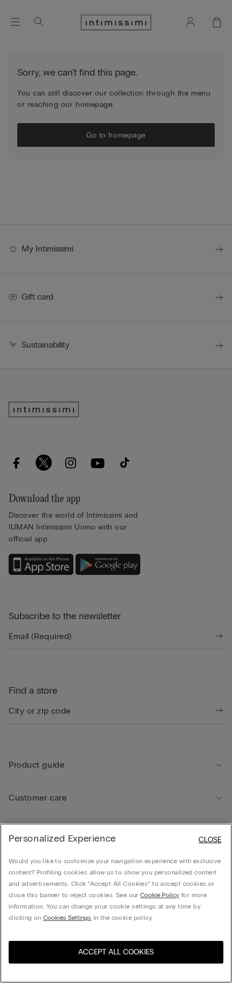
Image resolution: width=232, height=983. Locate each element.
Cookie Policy (159, 895)
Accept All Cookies (116, 952)
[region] (116, 903)
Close (210, 839)
